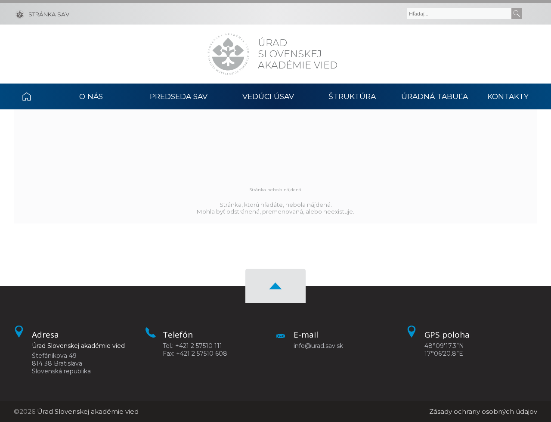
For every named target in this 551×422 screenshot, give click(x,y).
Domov (36, 96)
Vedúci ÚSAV (268, 96)
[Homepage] (228, 54)
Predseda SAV (178, 96)
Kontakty (508, 96)
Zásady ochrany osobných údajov (483, 411)
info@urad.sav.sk (318, 346)
